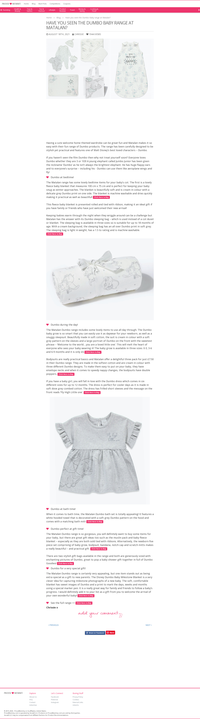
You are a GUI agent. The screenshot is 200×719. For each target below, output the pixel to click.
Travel (72, 10)
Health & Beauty (17, 10)
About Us (33, 697)
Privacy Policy (78, 697)
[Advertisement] (100, 121)
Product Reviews (63, 10)
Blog (33, 4)
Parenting (6, 10)
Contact (32, 702)
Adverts (76, 705)
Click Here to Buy (101, 197)
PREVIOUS (54, 625)
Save (112, 632)
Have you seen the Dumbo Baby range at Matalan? (87, 17)
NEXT (148, 625)
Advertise (33, 705)
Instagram (55, 702)
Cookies (76, 699)
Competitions (55, 4)
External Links (78, 702)
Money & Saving (82, 10)
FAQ (31, 699)
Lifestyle (52, 10)
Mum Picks (43, 4)
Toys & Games (29, 10)
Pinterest (54, 699)
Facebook (55, 697)
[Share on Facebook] (95, 632)
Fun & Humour (42, 10)
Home (26, 4)
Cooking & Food (94, 10)
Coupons (66, 4)
